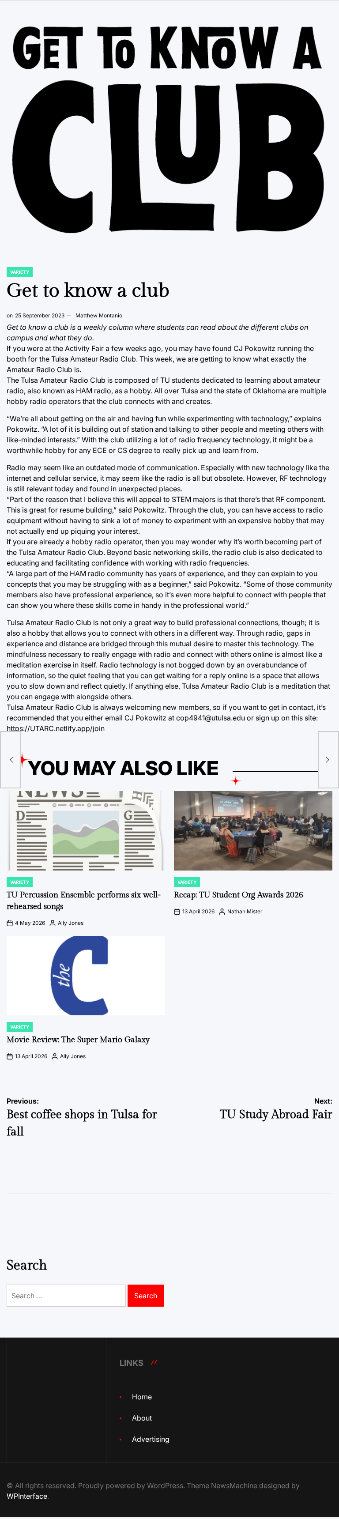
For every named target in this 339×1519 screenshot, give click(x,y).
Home (142, 1396)
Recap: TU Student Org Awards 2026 (238, 895)
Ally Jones (70, 923)
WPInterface (27, 1496)
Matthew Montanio (98, 315)
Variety (19, 272)
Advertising (151, 1439)
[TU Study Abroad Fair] (328, 759)
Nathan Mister (245, 911)
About (142, 1417)
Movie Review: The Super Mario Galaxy (78, 1039)
